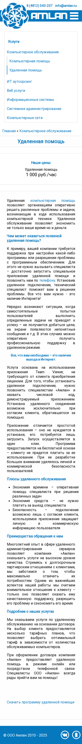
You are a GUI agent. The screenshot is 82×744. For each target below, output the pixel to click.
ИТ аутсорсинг (19, 81)
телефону (47, 280)
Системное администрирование (34, 108)
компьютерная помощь (52, 200)
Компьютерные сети (25, 117)
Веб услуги (16, 90)
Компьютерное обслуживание (33, 52)
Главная (9, 131)
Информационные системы (30, 99)
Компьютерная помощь (29, 61)
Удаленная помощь (25, 70)
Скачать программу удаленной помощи (40, 702)
